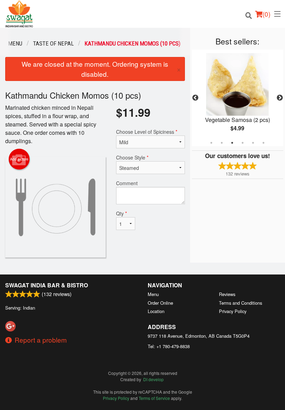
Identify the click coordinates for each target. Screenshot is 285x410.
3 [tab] (232, 142)
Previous (195, 98)
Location (156, 311)
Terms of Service (154, 398)
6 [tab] (263, 142)
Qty (121, 213)
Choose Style (132, 157)
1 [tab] (211, 142)
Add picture (19, 159)
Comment (127, 183)
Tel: (169, 346)
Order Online (160, 303)
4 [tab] (242, 142)
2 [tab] (221, 142)
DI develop (153, 379)
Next (279, 98)
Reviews (227, 294)
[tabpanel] (238, 98)
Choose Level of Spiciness (146, 131)
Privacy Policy (232, 311)
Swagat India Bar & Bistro (46, 285)
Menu (153, 294)
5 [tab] (253, 142)
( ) (266, 13)
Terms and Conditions (240, 303)
